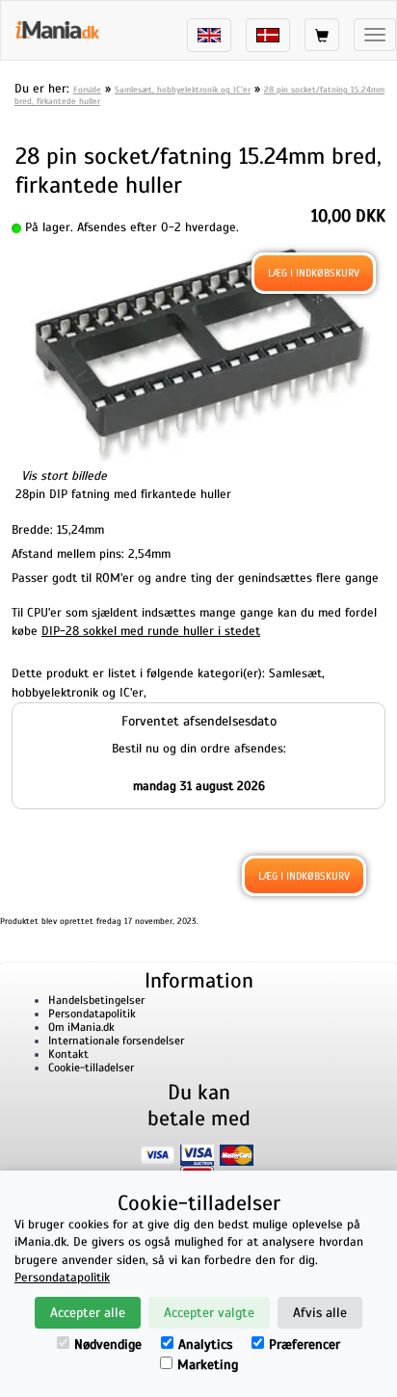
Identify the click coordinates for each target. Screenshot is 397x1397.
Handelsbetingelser (96, 1000)
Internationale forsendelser (116, 1040)
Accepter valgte (209, 1313)
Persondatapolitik (92, 1013)
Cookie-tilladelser (91, 1067)
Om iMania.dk (81, 1027)
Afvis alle (320, 1313)
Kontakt (68, 1054)
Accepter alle (87, 1313)
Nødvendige (108, 1344)
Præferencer (304, 1344)
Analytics (205, 1344)
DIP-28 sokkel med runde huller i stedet (150, 631)
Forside (87, 89)
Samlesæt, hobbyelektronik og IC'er (183, 89)
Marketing (207, 1365)
